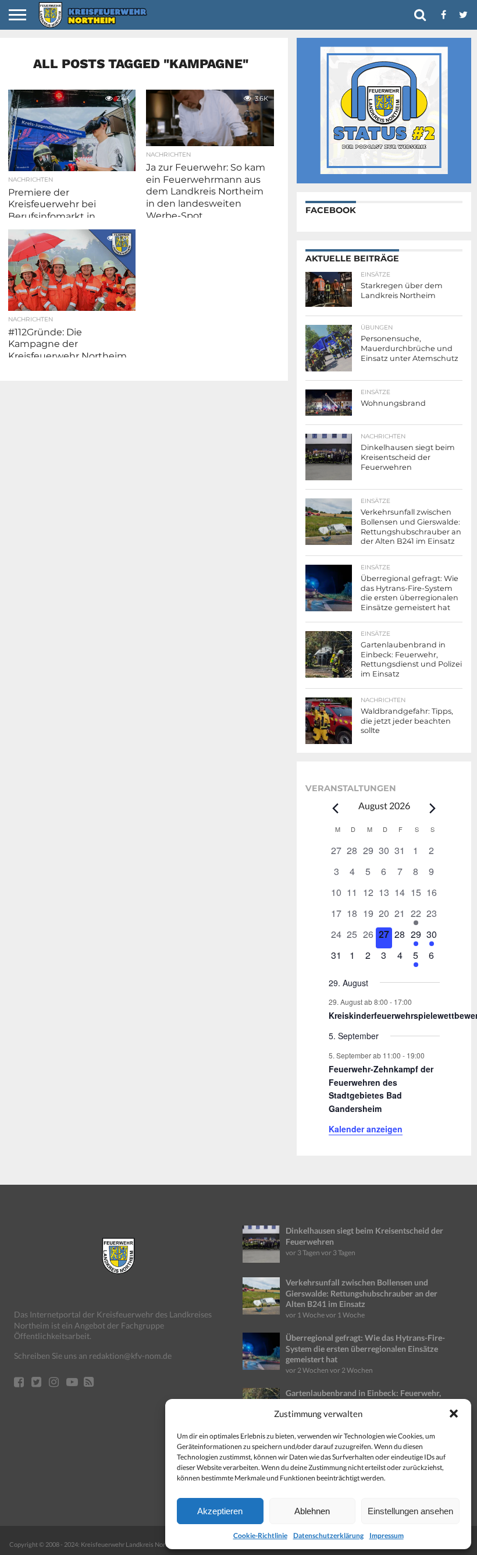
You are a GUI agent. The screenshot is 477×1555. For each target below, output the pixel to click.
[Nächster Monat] (433, 808)
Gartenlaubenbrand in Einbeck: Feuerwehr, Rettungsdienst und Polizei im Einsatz (363, 1398)
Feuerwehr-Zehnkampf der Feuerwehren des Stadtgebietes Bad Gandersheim (381, 1088)
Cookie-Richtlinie (260, 1535)
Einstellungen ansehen (410, 1511)
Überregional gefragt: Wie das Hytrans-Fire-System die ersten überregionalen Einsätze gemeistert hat (365, 1348)
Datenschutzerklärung (328, 1535)
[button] (454, 1413)
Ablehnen (312, 1511)
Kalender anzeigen (366, 1129)
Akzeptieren (220, 1511)
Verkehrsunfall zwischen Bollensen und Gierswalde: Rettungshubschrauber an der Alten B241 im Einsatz (361, 1293)
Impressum (386, 1535)
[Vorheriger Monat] (336, 808)
